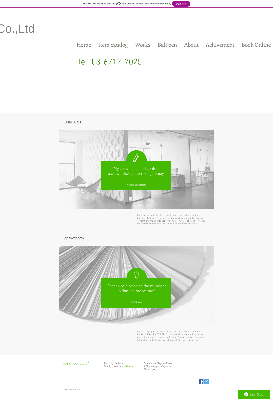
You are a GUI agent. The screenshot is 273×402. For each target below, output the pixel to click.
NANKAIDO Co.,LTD (75, 363)
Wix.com (129, 366)
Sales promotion (71, 389)
